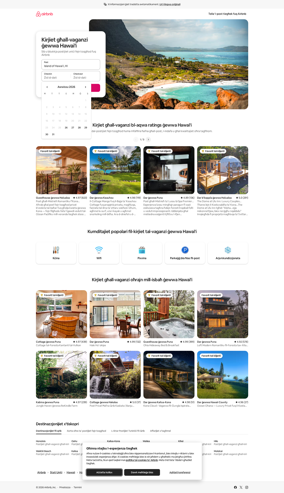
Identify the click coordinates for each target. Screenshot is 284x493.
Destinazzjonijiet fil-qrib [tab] (49, 430)
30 (46, 134)
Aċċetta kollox (104, 472)
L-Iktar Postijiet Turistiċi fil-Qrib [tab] (128, 430)
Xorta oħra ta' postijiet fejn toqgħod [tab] (86, 430)
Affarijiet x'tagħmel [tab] (160, 430)
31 (53, 134)
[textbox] (56, 78)
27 (72, 127)
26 (66, 127)
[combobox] (70, 66)
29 (85, 127)
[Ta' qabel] (136, 139)
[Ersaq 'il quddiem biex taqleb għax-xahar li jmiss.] (85, 87)
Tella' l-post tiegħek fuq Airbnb (227, 14)
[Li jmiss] (148, 139)
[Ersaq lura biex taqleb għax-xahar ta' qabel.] (47, 87)
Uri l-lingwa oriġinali (169, 4)
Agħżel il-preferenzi (179, 472)
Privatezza (64, 487)
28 (79, 127)
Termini (78, 487)
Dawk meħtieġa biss (142, 472)
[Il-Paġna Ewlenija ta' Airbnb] (44, 14)
